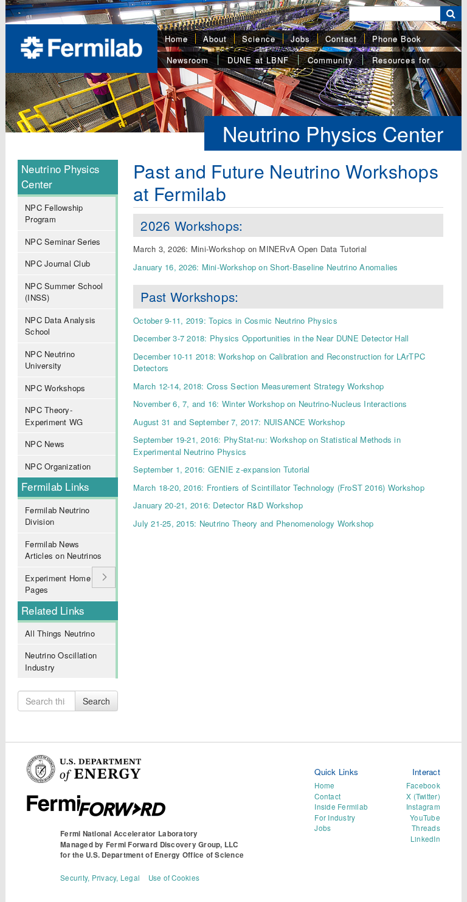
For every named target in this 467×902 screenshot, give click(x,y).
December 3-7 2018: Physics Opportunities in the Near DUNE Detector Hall (271, 338)
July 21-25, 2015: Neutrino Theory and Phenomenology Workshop (253, 523)
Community (330, 60)
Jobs (300, 38)
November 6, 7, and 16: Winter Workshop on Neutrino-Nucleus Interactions (270, 403)
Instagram (423, 806)
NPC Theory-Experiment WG (54, 416)
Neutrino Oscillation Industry (61, 661)
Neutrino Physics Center (333, 133)
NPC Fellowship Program (54, 213)
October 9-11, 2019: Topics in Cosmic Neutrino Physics (235, 320)
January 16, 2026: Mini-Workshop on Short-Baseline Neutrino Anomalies (265, 267)
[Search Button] (451, 13)
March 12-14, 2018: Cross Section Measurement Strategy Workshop (258, 386)
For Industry (334, 817)
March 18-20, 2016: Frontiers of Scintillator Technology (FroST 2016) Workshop (278, 487)
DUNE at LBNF (257, 60)
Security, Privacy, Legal (100, 878)
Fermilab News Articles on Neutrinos (63, 550)
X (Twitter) (423, 796)
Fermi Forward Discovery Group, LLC (172, 844)
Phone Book (396, 38)
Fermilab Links (55, 486)
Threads (426, 828)
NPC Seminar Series (63, 241)
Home (176, 38)
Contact (341, 38)
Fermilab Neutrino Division (57, 516)
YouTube (425, 817)
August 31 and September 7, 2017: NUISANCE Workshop (239, 422)
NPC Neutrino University (50, 360)
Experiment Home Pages (58, 584)
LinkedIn (425, 839)
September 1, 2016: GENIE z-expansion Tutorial (221, 469)
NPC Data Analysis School (60, 326)
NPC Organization (58, 466)
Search (96, 701)
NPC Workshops (55, 388)
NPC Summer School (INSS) (64, 292)
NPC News (44, 443)
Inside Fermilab (341, 806)
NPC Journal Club (57, 263)
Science (258, 38)
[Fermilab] (81, 46)
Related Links (52, 610)
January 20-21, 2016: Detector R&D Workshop (218, 505)
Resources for (401, 60)
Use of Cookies (174, 878)
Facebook (423, 785)
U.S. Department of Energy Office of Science (165, 855)
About (215, 38)
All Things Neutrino (60, 633)
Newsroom (188, 60)
